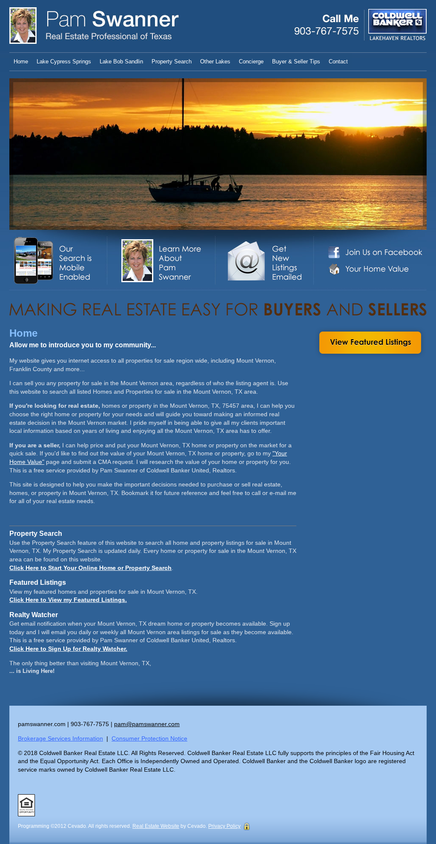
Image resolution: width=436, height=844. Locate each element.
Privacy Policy (224, 826)
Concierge (251, 61)
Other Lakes (215, 61)
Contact (338, 61)
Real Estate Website (155, 826)
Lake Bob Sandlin (121, 61)
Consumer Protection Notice (149, 738)
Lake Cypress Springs (64, 61)
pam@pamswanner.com (147, 724)
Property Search (172, 61)
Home (21, 61)
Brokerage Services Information (60, 738)
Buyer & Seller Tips (296, 61)
